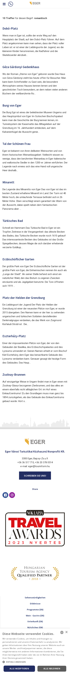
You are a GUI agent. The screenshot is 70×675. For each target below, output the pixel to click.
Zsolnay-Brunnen (13, 374)
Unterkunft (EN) (35, 621)
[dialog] (35, 651)
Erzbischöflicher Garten (18, 259)
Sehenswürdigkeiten (35, 597)
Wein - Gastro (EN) (35, 615)
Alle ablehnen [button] (51, 668)
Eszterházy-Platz (14, 336)
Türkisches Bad (12, 221)
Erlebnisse (35, 603)
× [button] (66, 632)
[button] (35, 662)
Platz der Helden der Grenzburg (23, 298)
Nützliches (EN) (35, 627)
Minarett (8, 182)
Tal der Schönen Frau (16, 144)
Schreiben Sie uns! (35, 475)
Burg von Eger (11, 105)
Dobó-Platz (10, 28)
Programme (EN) (35, 609)
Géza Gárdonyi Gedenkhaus (20, 67)
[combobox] (61, 632)
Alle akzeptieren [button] (19, 668)
